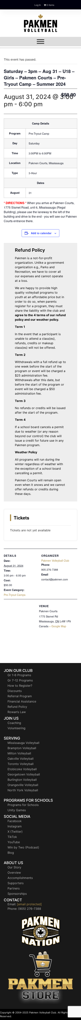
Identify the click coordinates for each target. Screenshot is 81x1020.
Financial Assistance (22, 701)
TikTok (12, 837)
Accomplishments (20, 878)
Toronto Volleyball (21, 764)
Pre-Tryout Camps (14, 595)
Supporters (16, 883)
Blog (11, 852)
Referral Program (20, 696)
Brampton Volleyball (22, 748)
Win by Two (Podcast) (23, 847)
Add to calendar (41, 233)
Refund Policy (17, 707)
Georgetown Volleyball (24, 774)
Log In (37, 5)
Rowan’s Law (17, 712)
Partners (14, 888)
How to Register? (20, 685)
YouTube (14, 842)
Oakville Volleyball (21, 758)
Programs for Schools (23, 805)
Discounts (15, 691)
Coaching (14, 723)
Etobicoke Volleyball (22, 769)
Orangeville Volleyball (23, 785)
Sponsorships (17, 893)
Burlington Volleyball (22, 780)
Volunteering (16, 728)
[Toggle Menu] (40, 41)
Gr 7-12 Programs (20, 680)
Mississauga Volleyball (23, 743)
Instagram (15, 826)
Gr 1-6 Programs (19, 675)
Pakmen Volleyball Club (55, 560)
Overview (14, 872)
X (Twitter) (15, 831)
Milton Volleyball (19, 753)
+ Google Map (57, 626)
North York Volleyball (23, 790)
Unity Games (17, 810)
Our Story (14, 867)
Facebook (15, 821)
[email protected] (29, 904)
